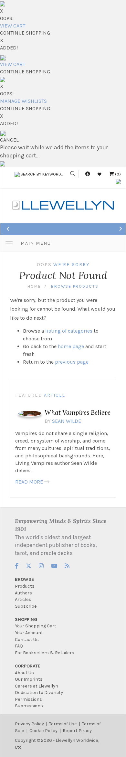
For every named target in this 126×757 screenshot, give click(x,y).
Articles (23, 599)
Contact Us (27, 639)
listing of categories (68, 331)
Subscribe (26, 606)
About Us (24, 673)
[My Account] (87, 174)
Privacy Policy (29, 724)
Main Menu (36, 243)
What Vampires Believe (77, 412)
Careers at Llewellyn (36, 686)
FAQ (19, 646)
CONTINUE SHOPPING (25, 33)
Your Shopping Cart (35, 626)
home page (71, 346)
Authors (23, 593)
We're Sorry (71, 264)
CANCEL (9, 140)
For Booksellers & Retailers (44, 653)
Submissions (29, 706)
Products (25, 586)
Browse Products (75, 286)
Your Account (29, 632)
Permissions (28, 699)
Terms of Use (63, 724)
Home (34, 286)
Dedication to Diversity (39, 692)
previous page (72, 362)
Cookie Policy (43, 730)
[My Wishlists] (99, 174)
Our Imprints (29, 679)
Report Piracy (77, 730)
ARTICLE (55, 395)
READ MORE (29, 482)
